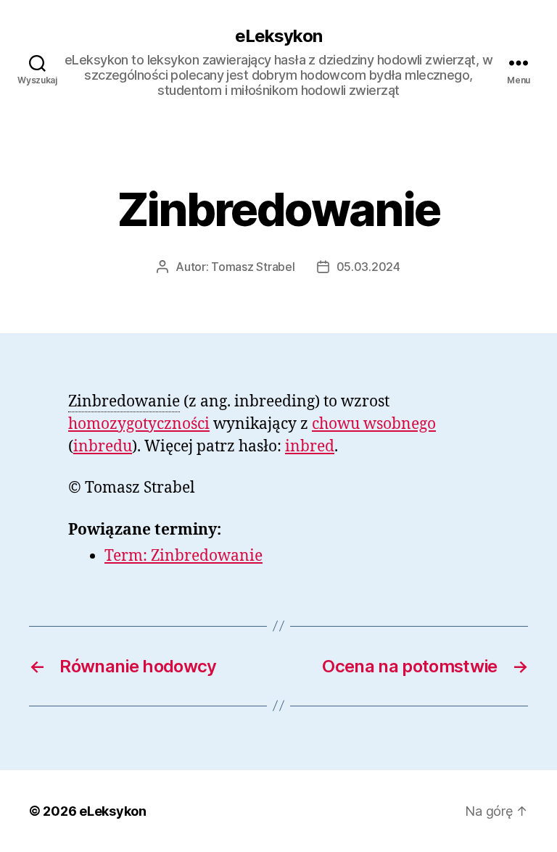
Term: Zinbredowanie (183, 556)
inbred (309, 446)
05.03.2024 (368, 266)
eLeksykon (278, 36)
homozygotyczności (139, 424)
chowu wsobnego (374, 424)
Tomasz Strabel (252, 266)
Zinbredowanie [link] (124, 402)
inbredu (102, 446)
